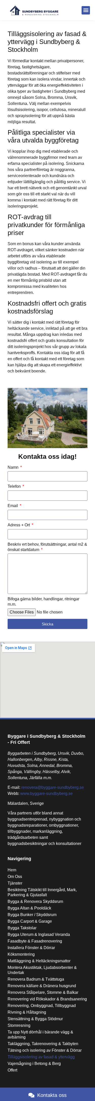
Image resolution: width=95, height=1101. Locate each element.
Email (13, 506)
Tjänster (15, 883)
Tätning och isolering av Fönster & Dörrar (45, 1050)
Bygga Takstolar (22, 928)
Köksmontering (21, 954)
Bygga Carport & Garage (30, 921)
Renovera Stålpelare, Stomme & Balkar (43, 992)
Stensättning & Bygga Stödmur (35, 1019)
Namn (14, 467)
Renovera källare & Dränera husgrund (42, 986)
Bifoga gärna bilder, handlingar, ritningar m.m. (43, 601)
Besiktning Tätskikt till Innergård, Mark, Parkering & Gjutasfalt (42, 892)
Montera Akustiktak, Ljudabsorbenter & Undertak (42, 970)
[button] (86, 10)
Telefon (15, 486)
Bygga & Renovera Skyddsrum (35, 901)
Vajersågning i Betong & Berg (34, 1063)
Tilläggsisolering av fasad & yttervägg (41, 1057)
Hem (12, 870)
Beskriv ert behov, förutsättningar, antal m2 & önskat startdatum (47, 547)
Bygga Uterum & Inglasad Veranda (39, 934)
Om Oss (15, 876)
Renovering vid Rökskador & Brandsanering (47, 999)
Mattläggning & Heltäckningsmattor (39, 961)
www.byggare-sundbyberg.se (46, 793)
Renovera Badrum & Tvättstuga (36, 979)
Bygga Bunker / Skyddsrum (32, 915)
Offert (12, 1070)
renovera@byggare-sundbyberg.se (52, 787)
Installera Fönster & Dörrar (31, 948)
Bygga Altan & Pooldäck (29, 908)
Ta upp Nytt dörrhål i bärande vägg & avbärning (40, 1034)
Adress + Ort (19, 525)
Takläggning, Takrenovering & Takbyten (43, 1044)
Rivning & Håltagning (27, 1012)
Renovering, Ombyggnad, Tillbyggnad (42, 1005)
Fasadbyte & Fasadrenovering (35, 941)
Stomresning (19, 1025)
